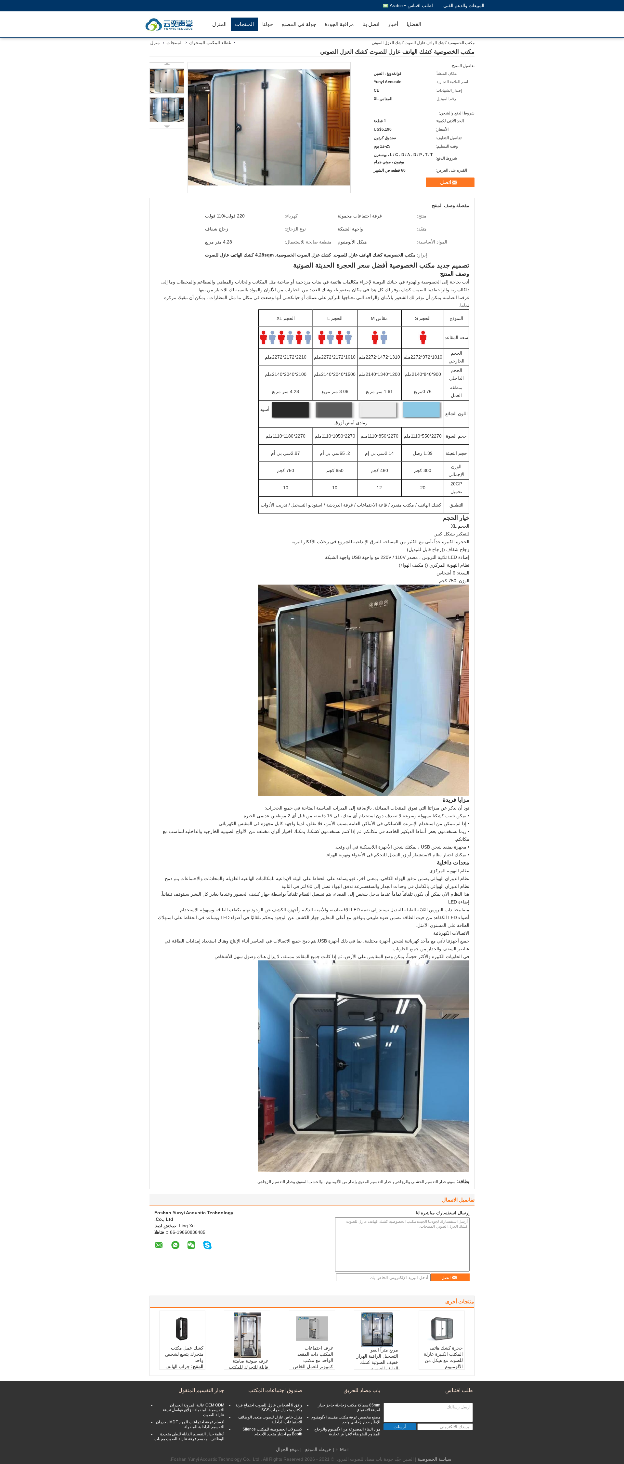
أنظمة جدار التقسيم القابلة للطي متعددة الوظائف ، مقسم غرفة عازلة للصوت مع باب (189, 1436)
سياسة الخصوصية (434, 1459)
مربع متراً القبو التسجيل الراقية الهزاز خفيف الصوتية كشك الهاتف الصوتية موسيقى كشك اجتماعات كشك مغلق (377, 1365)
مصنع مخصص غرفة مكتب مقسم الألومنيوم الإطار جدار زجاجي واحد (345, 1419)
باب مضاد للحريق (362, 1390)
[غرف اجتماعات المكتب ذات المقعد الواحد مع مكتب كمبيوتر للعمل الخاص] (312, 1328)
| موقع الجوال (289, 1449)
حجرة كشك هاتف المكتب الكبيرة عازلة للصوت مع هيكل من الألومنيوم (443, 1357)
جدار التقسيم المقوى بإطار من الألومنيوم (358, 1182)
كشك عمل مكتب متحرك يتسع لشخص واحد (184, 1354)
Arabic (396, 5)
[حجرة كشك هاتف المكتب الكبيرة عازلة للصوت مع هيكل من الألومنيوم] (441, 1328)
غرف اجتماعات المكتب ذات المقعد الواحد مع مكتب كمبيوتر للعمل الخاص (313, 1357)
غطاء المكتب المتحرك (210, 42)
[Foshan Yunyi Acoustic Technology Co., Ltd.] (170, 24)
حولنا (267, 24)
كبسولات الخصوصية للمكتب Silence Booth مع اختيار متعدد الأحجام (272, 1431)
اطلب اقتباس (420, 5)
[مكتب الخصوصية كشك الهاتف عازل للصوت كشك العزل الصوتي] (167, 81)
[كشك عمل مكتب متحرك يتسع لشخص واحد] (182, 1328)
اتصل (445, 182)
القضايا (414, 24)
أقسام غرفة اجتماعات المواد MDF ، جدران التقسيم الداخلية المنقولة (190, 1424)
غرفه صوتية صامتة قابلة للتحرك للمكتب (248, 1364)
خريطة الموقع (318, 1449)
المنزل (219, 24)
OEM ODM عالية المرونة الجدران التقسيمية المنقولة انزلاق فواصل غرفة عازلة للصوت (193, 1410)
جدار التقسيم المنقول (201, 1390)
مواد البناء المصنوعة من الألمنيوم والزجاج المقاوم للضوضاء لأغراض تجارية (347, 1431)
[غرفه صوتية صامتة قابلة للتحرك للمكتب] (247, 1335)
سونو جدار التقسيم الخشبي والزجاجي (425, 1182)
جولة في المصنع (298, 24)
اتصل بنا (370, 24)
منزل (155, 42)
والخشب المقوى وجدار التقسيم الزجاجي (290, 1182)
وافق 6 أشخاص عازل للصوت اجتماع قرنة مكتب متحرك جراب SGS (269, 1407)
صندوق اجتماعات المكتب (275, 1390)
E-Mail (341, 1449)
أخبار (393, 24)
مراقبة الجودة (339, 24)
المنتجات (244, 24)
